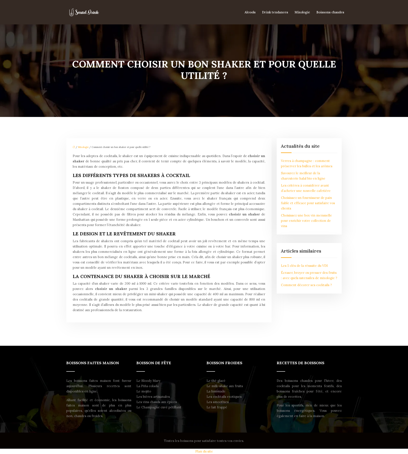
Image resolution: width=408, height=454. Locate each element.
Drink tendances (275, 12)
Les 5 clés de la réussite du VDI (304, 266)
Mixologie (302, 12)
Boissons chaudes (330, 12)
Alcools (250, 12)
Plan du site (204, 451)
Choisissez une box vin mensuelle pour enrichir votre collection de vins (306, 220)
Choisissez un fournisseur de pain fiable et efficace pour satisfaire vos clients (308, 203)
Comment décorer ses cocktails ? (306, 285)
